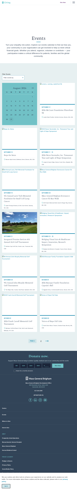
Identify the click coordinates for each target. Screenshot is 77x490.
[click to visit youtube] (45, 400)
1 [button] (32, 97)
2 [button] (6, 101)
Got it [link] (6, 486)
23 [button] (7, 115)
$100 (23, 365)
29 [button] (32, 115)
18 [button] (15, 110)
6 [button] (23, 101)
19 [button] (20, 110)
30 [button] (7, 119)
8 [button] (32, 101)
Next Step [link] (58, 365)
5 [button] (19, 101)
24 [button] (11, 115)
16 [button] (7, 110)
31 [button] (11, 119)
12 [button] (20, 106)
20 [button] (24, 110)
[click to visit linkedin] (35, 400)
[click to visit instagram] (40, 400)
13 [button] (24, 106)
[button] (32, 88)
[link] (57, 104)
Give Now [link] (63, 2)
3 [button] (11, 101)
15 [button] (32, 106)
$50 (17, 365)
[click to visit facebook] (30, 400)
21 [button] (28, 110)
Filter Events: (6, 74)
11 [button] (15, 106)
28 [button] (28, 115)
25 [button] (16, 115)
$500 (38, 365)
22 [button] (32, 110)
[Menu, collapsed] (73, 2)
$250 (30, 365)
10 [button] (11, 106)
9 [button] (6, 106)
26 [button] (20, 115)
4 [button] (15, 101)
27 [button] (24, 115)
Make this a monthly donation (24, 371)
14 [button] (28, 106)
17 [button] (11, 110)
